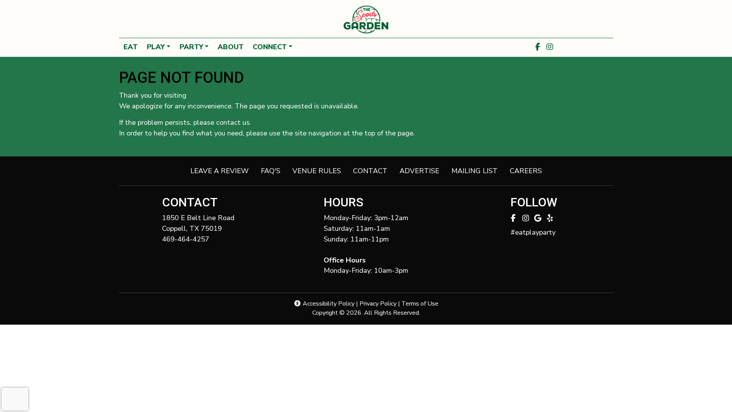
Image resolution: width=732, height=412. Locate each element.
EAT (131, 47)
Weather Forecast (584, 47)
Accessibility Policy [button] (328, 303)
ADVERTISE (419, 170)
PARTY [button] (191, 47)
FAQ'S (270, 170)
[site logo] (366, 20)
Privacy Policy (378, 303)
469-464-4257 (185, 239)
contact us (233, 122)
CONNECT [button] (270, 47)
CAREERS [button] (529, 170)
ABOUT (231, 47)
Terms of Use (419, 303)
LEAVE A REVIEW (222, 170)
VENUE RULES (316, 170)
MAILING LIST (474, 170)
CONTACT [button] (373, 170)
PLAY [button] (156, 47)
